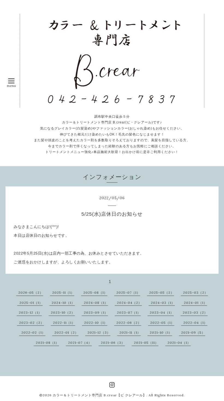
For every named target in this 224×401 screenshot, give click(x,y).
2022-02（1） (33, 332)
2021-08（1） (47, 343)
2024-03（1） (163, 303)
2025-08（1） (95, 292)
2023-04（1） (162, 312)
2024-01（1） (195, 303)
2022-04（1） (195, 323)
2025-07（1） (128, 292)
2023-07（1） (129, 312)
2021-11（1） (130, 332)
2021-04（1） (179, 343)
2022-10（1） (95, 323)
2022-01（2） (66, 332)
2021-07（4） (80, 343)
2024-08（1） (96, 303)
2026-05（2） (30, 292)
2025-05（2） (161, 292)
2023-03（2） (195, 312)
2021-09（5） (193, 332)
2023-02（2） (31, 323)
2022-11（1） (64, 323)
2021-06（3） (113, 343)
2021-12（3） (98, 332)
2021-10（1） (161, 332)
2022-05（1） (162, 323)
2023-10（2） (63, 312)
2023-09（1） (96, 312)
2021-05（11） (146, 343)
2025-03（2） (195, 292)
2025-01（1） (31, 303)
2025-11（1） (63, 292)
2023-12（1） (30, 312)
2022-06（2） (128, 323)
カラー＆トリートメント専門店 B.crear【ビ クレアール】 (99, 395)
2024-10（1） (63, 303)
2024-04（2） (129, 303)
